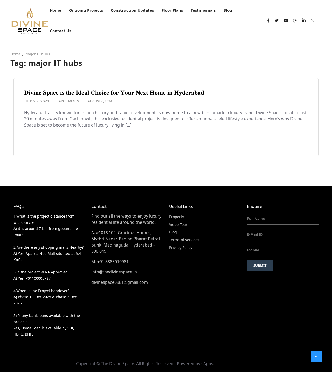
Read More (40, 140)
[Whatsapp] (312, 20)
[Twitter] (277, 20)
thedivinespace (37, 101)
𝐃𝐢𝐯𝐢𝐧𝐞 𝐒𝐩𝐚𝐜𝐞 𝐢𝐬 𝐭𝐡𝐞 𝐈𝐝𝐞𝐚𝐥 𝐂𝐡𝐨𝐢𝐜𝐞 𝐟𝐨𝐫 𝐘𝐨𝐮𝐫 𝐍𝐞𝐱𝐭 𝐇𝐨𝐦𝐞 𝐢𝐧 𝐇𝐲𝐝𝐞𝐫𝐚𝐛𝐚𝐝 (114, 92)
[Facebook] (268, 20)
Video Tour (178, 224)
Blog (173, 231)
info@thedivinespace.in (114, 272)
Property (176, 216)
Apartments (69, 101)
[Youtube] (286, 20)
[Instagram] (295, 20)
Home (15, 53)
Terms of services (184, 239)
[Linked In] (304, 20)
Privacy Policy (180, 247)
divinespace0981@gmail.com (119, 282)
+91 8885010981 (113, 261)
